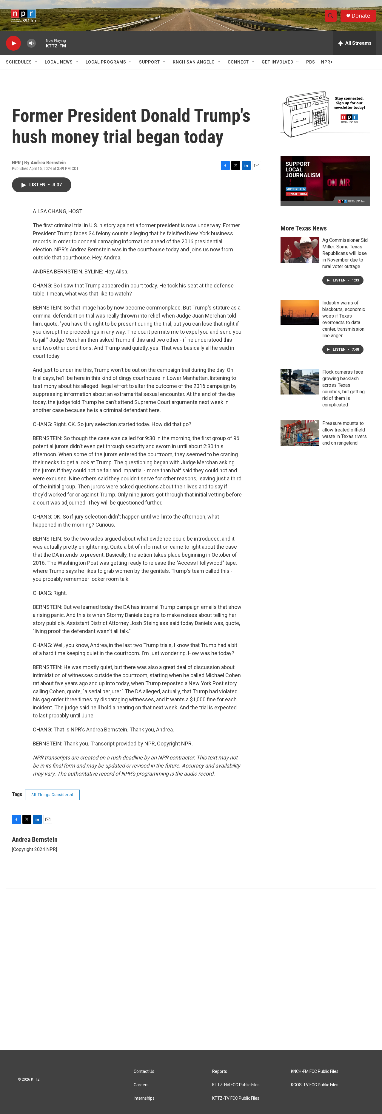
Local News (59, 62)
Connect (238, 62)
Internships (144, 1098)
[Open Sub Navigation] (36, 62)
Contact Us (144, 1071)
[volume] (31, 43)
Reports (219, 1071)
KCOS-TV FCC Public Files (314, 1085)
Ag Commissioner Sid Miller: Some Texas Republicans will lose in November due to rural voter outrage (345, 253)
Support (149, 62)
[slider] (41, 43)
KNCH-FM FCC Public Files (314, 1071)
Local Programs (106, 62)
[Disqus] (191, 969)
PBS (310, 62)
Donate (361, 16)
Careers (141, 1085)
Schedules (19, 62)
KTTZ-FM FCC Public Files (236, 1085)
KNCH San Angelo (194, 62)
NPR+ (327, 62)
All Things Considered (52, 794)
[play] (13, 43)
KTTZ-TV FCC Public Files (235, 1098)
